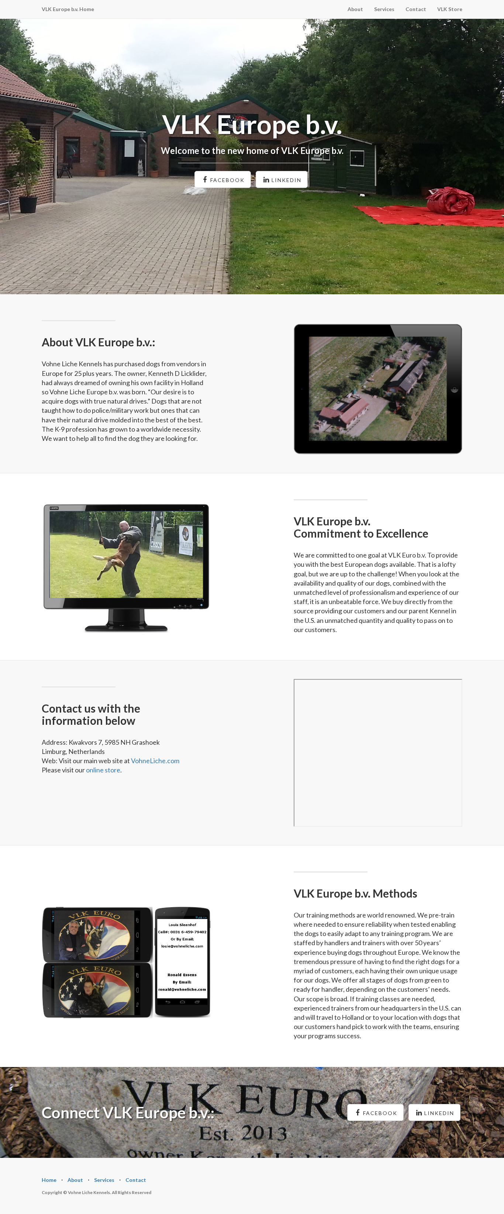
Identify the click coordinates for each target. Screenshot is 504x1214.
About (355, 9)
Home (49, 1180)
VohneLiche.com (155, 761)
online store (103, 770)
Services (384, 9)
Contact (415, 9)
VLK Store (449, 9)
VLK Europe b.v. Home (68, 9)
